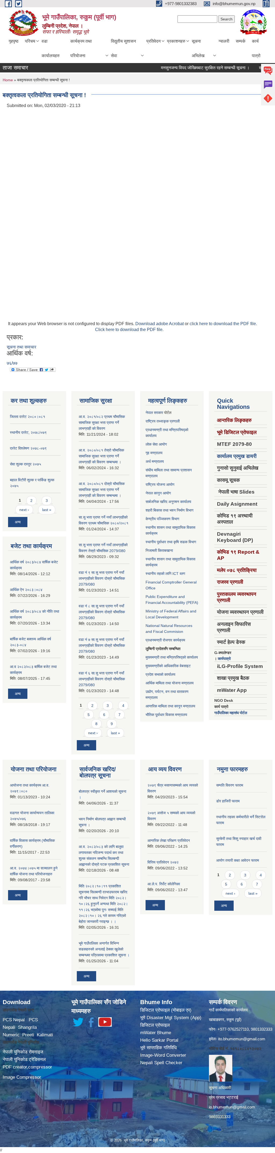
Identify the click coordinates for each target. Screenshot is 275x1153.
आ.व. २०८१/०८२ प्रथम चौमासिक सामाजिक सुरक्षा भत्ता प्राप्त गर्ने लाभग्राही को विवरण (102, 422)
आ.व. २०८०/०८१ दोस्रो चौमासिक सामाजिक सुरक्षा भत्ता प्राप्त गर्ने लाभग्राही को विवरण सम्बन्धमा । (102, 490)
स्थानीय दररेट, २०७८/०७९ (28, 432)
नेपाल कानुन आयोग (158, 493)
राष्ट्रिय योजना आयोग (160, 484)
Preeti (28, 1034)
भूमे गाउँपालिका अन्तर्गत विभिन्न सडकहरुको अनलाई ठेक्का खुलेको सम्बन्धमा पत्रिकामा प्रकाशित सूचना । (104, 949)
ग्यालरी (224, 41)
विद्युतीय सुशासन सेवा (123, 48)
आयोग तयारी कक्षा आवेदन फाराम (237, 860)
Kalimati (45, 1034)
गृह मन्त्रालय (154, 453)
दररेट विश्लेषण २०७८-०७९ (28, 448)
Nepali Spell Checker (161, 1062)
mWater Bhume (155, 1032)
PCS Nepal (14, 1019)
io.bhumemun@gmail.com (232, 1107)
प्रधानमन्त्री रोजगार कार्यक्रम (165, 640)
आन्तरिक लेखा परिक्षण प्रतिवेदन (168, 840)
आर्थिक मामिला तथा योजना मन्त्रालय (170, 683)
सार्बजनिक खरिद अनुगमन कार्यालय (168, 502)
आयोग (163, 444)
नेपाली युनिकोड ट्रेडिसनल (24, 1059)
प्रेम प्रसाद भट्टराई (223, 1097)
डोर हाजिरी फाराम (228, 801)
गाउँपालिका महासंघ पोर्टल (230, 713)
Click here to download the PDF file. (129, 329)
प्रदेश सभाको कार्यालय (160, 674)
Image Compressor (22, 1077)
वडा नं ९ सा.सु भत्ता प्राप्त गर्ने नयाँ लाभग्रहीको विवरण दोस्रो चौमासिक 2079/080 (102, 578)
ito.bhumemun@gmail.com (241, 1039)
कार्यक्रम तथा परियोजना (81, 48)
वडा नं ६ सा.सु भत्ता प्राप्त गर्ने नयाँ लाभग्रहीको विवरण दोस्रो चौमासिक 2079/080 (102, 679)
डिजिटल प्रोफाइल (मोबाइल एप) (165, 1010)
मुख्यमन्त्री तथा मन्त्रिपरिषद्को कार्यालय (172, 657)
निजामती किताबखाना (159, 550)
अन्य (18, 522)
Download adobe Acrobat (160, 323)
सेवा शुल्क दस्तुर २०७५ (25, 464)
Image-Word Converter (163, 1055)
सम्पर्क (240, 41)
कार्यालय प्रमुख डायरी (236, 456)
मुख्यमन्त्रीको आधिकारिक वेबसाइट (168, 666)
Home (8, 80)
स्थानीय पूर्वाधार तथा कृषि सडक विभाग (171, 542)
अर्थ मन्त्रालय (155, 461)
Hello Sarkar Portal (159, 1040)
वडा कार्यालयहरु (51, 48)
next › (24, 510)
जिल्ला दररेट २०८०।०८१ (27, 416)
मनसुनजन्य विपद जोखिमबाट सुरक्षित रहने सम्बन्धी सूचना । (191, 67)
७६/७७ (12, 363)
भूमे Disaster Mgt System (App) (170, 1017)
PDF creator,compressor (27, 1067)
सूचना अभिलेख (198, 48)
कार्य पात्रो (256, 48)
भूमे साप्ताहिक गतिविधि (158, 1047)
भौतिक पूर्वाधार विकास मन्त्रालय (166, 715)
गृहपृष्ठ (14, 41)
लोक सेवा (152, 444)
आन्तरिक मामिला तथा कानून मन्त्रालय (170, 706)
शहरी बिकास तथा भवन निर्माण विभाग (169, 510)
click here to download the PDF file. (223, 323)
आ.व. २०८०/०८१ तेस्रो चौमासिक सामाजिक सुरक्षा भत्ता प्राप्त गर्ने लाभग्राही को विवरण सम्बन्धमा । (101, 456)
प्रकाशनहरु (176, 41)
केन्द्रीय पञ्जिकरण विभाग (162, 519)
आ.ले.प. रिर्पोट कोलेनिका (163, 884)
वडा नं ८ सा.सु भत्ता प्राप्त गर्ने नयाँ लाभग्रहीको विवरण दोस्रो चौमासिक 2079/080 (102, 612)
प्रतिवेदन (153, 41)
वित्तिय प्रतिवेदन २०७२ (163, 862)
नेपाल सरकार (154, 412)
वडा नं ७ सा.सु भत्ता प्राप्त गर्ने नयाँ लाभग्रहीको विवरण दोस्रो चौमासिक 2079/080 (102, 645)
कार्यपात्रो (224, 658)
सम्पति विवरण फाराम (229, 785)
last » (46, 510)
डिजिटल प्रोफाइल (155, 1025)
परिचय (30, 41)
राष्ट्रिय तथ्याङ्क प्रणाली (163, 421)
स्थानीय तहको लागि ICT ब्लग (165, 573)
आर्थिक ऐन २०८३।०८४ (26, 589)
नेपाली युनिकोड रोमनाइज (23, 1052)
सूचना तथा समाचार (21, 347)
